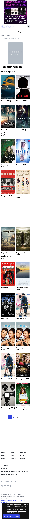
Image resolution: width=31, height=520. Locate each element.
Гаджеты (23, 452)
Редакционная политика (9, 474)
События (13, 458)
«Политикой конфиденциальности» (16, 511)
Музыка (22, 455)
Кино (2, 31)
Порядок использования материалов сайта (15, 471)
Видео (3, 455)
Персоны (8, 31)
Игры (12, 452)
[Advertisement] (13, 213)
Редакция (4, 468)
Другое (22, 458)
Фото (3, 458)
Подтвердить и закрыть (11, 516)
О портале (4, 465)
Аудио (3, 452)
